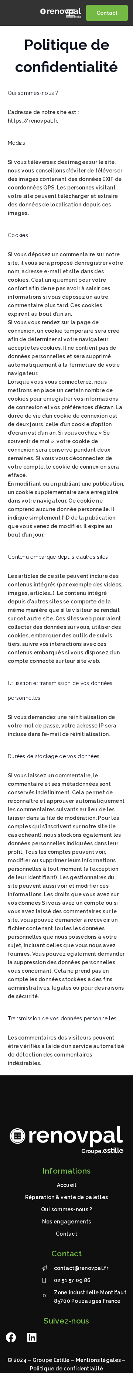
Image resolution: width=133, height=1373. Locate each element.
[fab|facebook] (11, 1337)
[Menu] (70, 13)
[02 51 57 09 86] (47, 1280)
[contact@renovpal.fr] (47, 1268)
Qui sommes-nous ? (66, 1209)
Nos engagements (66, 1222)
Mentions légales (98, 1360)
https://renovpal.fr (32, 121)
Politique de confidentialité (66, 1369)
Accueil (66, 1185)
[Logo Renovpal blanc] (60, 12)
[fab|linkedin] (32, 1337)
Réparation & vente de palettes (66, 1197)
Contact (66, 1234)
